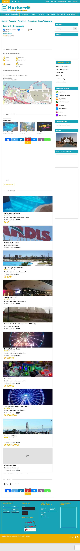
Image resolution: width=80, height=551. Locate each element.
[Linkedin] (21, 139)
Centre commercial (9, 245)
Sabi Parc (7, 378)
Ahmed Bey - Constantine (62, 66)
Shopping (16, 245)
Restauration (62, 105)
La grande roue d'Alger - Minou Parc (16, 406)
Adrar (66, 141)
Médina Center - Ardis (11, 243)
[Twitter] (14, 139)
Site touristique (15, 326)
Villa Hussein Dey (10, 465)
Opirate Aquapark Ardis (9, 131)
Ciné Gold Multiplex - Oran (62, 69)
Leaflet (38, 103)
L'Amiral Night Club (10, 297)
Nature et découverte (9, 440)
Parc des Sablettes (10, 436)
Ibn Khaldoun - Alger (61, 79)
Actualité (62, 14)
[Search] (75, 28)
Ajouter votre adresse (43, 514)
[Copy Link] (28, 142)
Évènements (51, 14)
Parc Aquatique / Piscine (23, 217)
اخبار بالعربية (72, 14)
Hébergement (62, 98)
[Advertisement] (31, 40)
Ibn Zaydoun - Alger (60, 82)
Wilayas (34, 14)
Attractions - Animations (27, 21)
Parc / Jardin (19, 440)
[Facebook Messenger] (34, 139)
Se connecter (75, 1)
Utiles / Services (62, 115)
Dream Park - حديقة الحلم (12, 349)
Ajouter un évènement (62, 1)
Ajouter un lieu (53, 1)
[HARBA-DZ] (16, 7)
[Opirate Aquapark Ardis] (10, 126)
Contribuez (14, 506)
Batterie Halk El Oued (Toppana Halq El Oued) (19, 324)
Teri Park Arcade (41, 131)
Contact (69, 1)
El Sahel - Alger (59, 75)
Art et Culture (7, 326)
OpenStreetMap (44, 103)
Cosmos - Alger (59, 72)
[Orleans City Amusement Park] (27, 126)
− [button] (50, 101)
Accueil (47, 1)
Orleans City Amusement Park (27, 131)
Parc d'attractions (45, 21)
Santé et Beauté (62, 108)
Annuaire (25, 14)
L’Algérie (15, 14)
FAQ (4, 506)
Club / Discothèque (21, 301)
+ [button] (50, 98)
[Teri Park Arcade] (44, 126)
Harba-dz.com (12, 536)
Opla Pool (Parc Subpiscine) (13, 268)
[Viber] (41, 139)
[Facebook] (8, 139)
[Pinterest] (28, 139)
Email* (23, 506)
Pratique (7, 17)
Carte (42, 14)
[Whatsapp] (47, 139)
